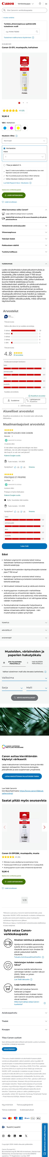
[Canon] (8, 3)
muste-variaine (8, 17)
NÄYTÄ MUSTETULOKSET (26, 698)
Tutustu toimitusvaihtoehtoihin (27, 957)
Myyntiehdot (7, 1105)
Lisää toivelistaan (11, 202)
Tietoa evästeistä (9, 1110)
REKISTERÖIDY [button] (9, 1049)
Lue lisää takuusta (21, 979)
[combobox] (24, 10)
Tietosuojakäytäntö (25, 1105)
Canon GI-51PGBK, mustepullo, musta (20, 853)
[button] (33, 37)
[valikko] (46, 3)
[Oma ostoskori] (40, 3)
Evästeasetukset (27, 1110)
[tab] (14, 662)
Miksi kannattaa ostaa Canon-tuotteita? (26, 1003)
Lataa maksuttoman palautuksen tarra (22, 776)
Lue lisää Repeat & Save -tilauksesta (16, 183)
